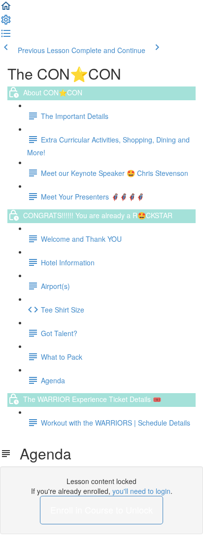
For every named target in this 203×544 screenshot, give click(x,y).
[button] (6, 9)
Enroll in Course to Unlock (101, 509)
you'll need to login (141, 491)
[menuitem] (6, 23)
